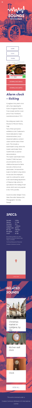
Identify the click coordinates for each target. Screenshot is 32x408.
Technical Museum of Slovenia (14, 242)
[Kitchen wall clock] (16, 344)
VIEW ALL (16, 387)
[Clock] (16, 370)
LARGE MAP (16, 276)
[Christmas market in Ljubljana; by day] (16, 318)
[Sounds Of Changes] (16, 19)
